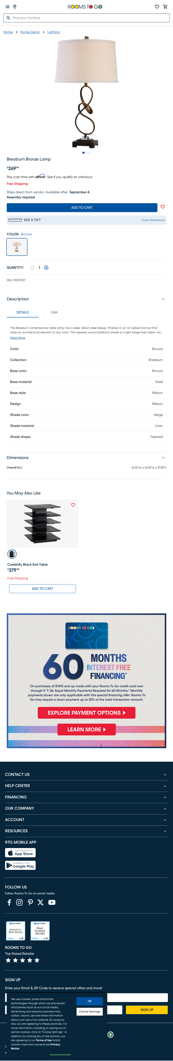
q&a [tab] (54, 312)
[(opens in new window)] (9, 902)
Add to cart (82, 207)
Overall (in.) (14, 467)
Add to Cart (42, 588)
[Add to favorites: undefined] (162, 206)
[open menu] (7, 7)
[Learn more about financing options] (86, 735)
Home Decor (30, 32)
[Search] (7, 18)
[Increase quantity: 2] (46, 267)
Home (8, 32)
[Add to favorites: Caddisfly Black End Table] (73, 505)
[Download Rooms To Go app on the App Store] (20, 852)
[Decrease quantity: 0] (32, 267)
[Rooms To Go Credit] (86, 667)
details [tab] (22, 312)
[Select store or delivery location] (15, 7)
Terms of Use (44, 1040)
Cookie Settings (89, 1011)
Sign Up (147, 1010)
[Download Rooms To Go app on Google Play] (20, 865)
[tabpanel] (86, 381)
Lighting (53, 32)
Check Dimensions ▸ (153, 220)
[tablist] (38, 312)
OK (90, 1001)
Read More (17, 337)
